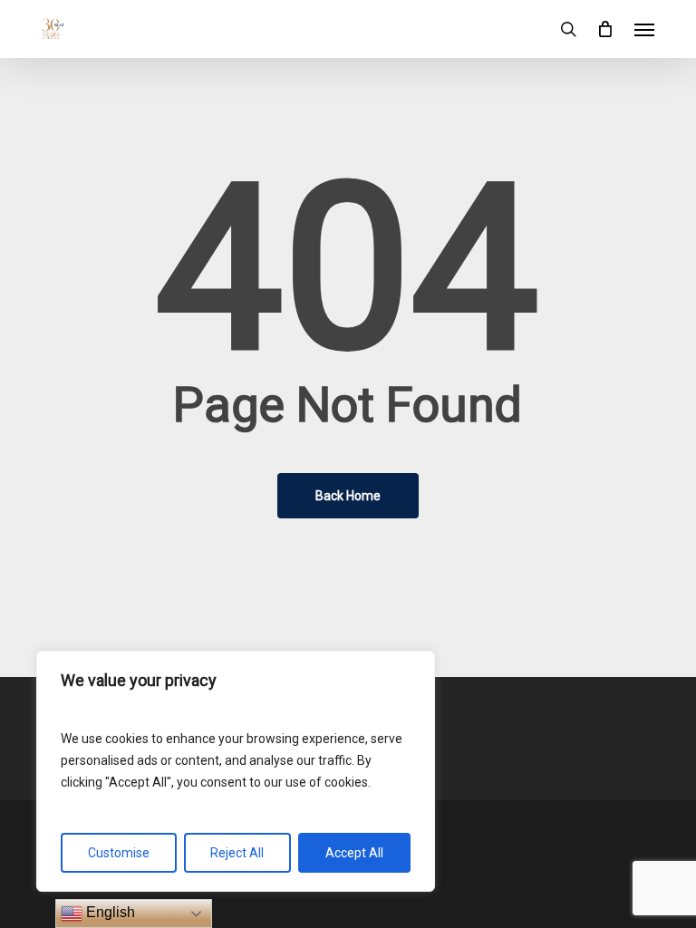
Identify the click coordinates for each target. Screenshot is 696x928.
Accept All (354, 853)
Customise (119, 853)
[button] (644, 29)
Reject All (237, 853)
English (108, 912)
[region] (235, 771)
